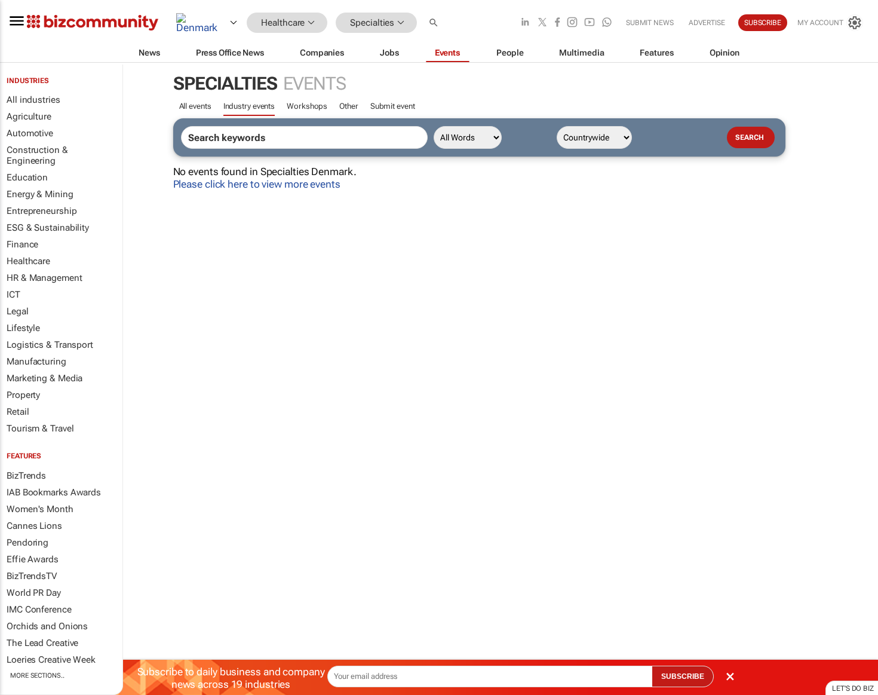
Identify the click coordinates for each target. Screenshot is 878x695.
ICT (13, 294)
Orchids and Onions (47, 626)
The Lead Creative (42, 643)
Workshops (307, 106)
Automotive (30, 133)
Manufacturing (36, 361)
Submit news (650, 23)
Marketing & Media (44, 378)
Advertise (707, 23)
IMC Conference (39, 609)
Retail (18, 411)
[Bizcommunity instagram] (572, 23)
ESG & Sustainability (48, 227)
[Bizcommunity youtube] (589, 23)
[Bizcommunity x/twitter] (542, 23)
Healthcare (28, 261)
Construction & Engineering (37, 155)
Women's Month (40, 509)
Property (23, 395)
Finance (22, 244)
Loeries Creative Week (51, 659)
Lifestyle (23, 328)
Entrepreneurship (41, 211)
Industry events (249, 106)
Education (27, 177)
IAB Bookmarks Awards (54, 492)
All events (195, 106)
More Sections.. (37, 675)
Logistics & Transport (50, 344)
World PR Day (34, 592)
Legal (18, 311)
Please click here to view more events (256, 184)
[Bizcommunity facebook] (557, 23)
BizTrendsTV (32, 576)
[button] (434, 23)
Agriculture (29, 116)
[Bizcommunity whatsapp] (607, 23)
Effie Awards (33, 559)
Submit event (392, 106)
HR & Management (44, 278)
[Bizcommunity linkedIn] (525, 23)
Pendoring (27, 542)
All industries (33, 99)
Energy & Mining (40, 194)
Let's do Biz (853, 688)
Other (348, 106)
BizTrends (26, 475)
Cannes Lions (34, 526)
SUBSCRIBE (682, 676)
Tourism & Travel (40, 428)
